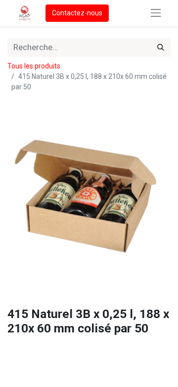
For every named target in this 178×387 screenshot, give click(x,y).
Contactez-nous (77, 13)
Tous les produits (33, 66)
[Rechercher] (161, 47)
